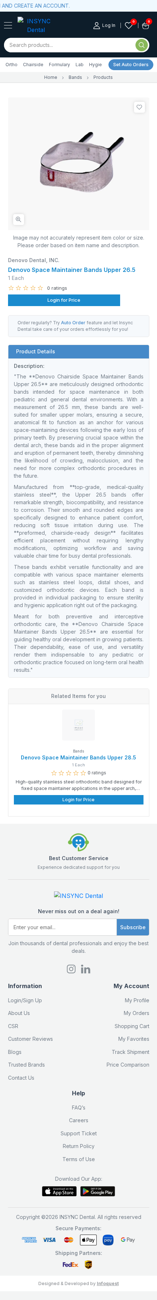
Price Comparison (128, 1065)
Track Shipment (130, 1052)
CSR (13, 1026)
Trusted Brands (26, 1065)
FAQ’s (78, 1107)
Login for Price (63, 300)
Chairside (33, 64)
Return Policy (79, 1146)
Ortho (11, 64)
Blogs (15, 1052)
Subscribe (133, 927)
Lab (80, 64)
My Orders (136, 1013)
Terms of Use (78, 1159)
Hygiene (98, 64)
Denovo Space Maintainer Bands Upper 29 (85, 757)
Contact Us (21, 1078)
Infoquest (108, 1283)
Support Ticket (79, 1133)
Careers (78, 1120)
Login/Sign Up (25, 1000)
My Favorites (133, 1039)
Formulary (59, 64)
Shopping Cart (132, 1026)
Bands (75, 77)
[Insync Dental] (8, 25)
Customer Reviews (30, 1039)
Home (50, 77)
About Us (19, 1013)
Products (103, 77)
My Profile (137, 1000)
